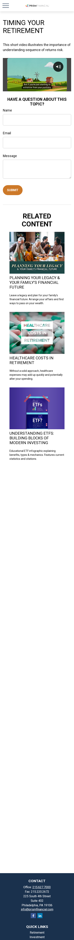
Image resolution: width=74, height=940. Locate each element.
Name (7, 110)
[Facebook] (33, 915)
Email (7, 133)
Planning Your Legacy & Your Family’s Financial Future (34, 282)
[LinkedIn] (40, 915)
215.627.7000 (41, 887)
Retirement (37, 932)
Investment (37, 937)
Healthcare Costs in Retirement (31, 360)
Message (10, 156)
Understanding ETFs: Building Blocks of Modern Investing (31, 438)
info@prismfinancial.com (37, 909)
